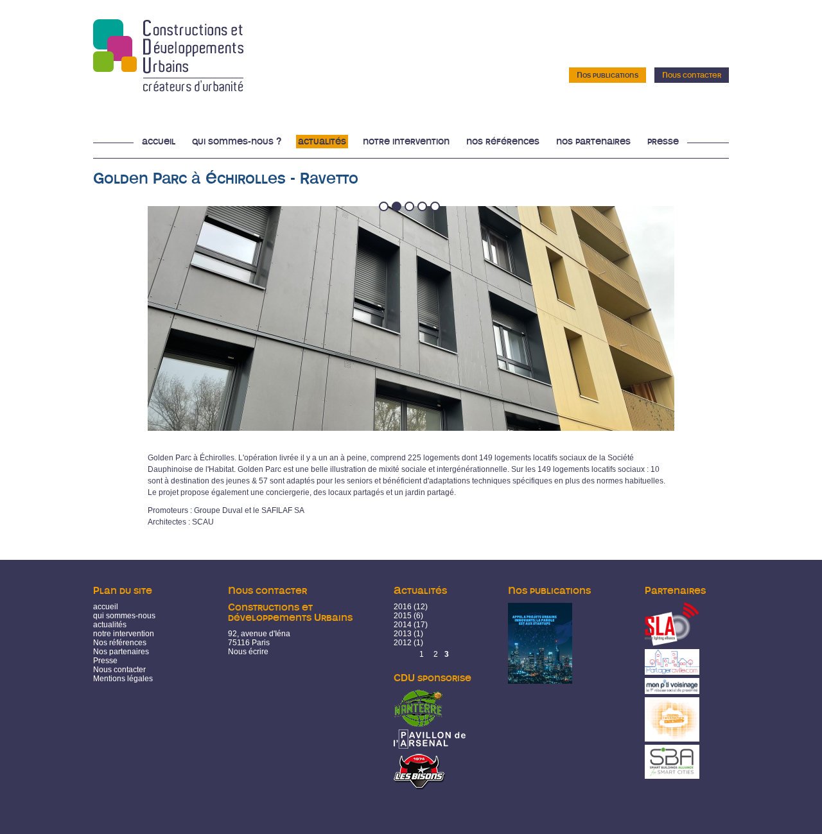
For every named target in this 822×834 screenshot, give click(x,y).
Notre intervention (406, 141)
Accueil (158, 141)
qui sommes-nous (124, 615)
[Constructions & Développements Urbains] (168, 87)
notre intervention (123, 633)
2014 (403, 624)
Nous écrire (248, 651)
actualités (110, 624)
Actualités (322, 141)
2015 (403, 615)
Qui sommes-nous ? (236, 141)
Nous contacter (691, 75)
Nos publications (607, 75)
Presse (663, 141)
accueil (105, 606)
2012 (403, 642)
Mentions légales (123, 678)
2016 (403, 606)
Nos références (502, 141)
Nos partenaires (593, 141)
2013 (403, 633)
